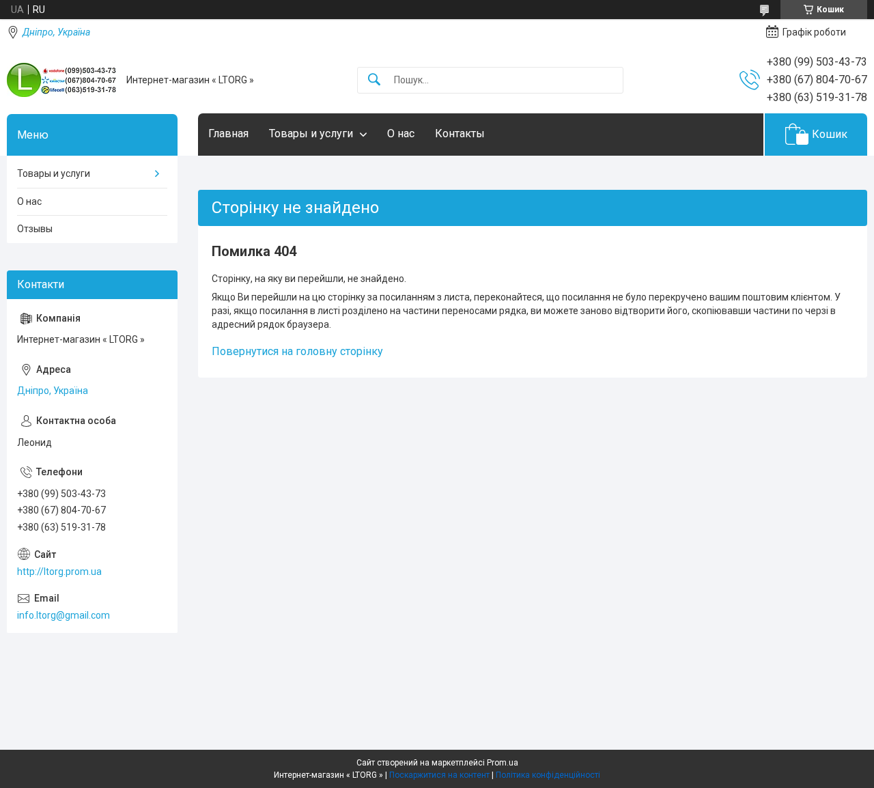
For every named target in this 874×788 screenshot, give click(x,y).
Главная (228, 133)
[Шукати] (374, 80)
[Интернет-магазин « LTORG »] (61, 80)
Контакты (460, 133)
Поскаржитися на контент (439, 775)
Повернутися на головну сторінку (297, 351)
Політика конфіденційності (548, 775)
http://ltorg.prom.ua (59, 571)
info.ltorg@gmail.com (63, 615)
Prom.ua (502, 763)
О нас (400, 133)
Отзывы (35, 228)
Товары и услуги (311, 133)
